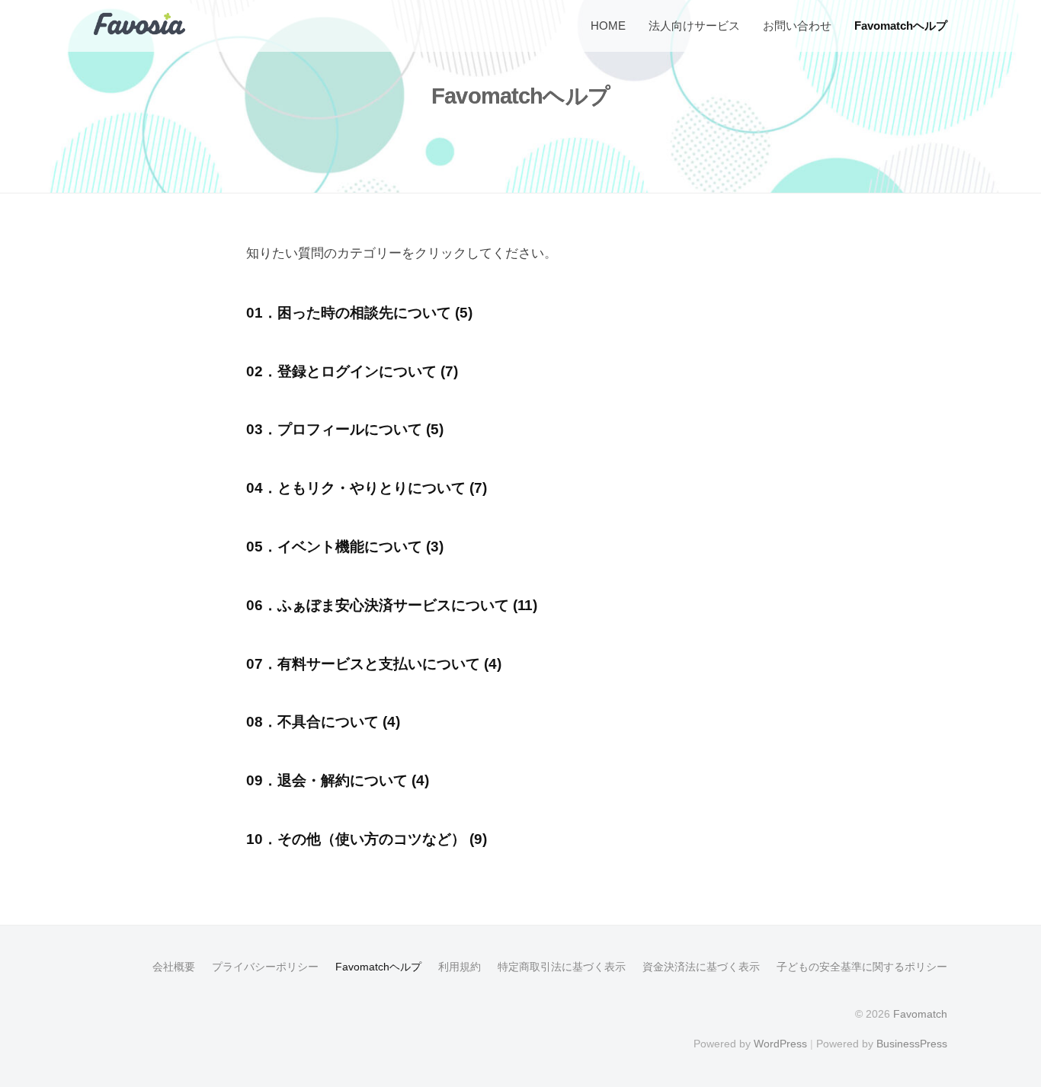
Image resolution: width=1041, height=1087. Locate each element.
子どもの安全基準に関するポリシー (862, 967)
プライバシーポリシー (265, 967)
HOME (608, 25)
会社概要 (173, 967)
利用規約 (459, 967)
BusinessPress (911, 1043)
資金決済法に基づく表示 (701, 967)
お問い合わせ (797, 25)
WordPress (780, 1043)
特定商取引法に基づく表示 (562, 967)
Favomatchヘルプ (900, 25)
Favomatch (920, 1014)
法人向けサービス (694, 25)
